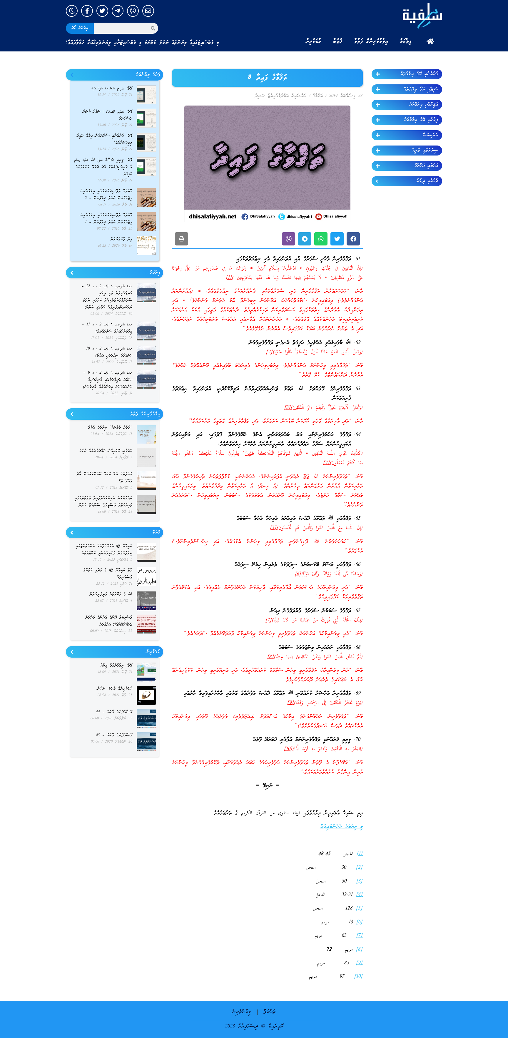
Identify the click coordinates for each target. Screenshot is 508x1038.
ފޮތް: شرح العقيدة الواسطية (111, 89)
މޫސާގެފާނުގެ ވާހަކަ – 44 (114, 712)
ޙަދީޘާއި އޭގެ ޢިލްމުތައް (421, 89)
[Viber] (133, 11)
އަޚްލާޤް (318, 96)
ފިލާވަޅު (406, 41)
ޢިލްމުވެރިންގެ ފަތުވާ (371, 41)
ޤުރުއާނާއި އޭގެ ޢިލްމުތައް (419, 74)
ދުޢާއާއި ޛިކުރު (427, 181)
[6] (298, 574)
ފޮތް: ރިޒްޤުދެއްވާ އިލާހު (116, 666)
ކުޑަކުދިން (313, 41)
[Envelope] (148, 11)
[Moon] (72, 11)
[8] (270, 657)
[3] (287, 408)
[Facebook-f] (87, 11)
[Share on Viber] (288, 238)
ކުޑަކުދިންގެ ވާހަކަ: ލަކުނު (114, 689)
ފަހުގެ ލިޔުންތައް (148, 74)
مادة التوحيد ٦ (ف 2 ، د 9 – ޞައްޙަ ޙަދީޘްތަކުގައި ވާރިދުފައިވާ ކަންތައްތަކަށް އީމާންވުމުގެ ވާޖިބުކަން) (107, 380)
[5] (273, 528)
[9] (290, 703)
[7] (268, 620)
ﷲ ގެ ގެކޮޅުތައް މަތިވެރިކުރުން (111, 594)
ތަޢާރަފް (269, 1012)
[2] (269, 352)
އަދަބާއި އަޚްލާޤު (426, 165)
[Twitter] (102, 11)
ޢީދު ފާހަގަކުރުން (121, 239)
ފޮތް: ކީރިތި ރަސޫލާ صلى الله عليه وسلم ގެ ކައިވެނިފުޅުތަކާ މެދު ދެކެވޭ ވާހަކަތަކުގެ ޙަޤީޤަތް (103, 167)
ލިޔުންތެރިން (241, 1012)
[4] (326, 463)
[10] (288, 749)
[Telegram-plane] (117, 11)
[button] (353, 238)
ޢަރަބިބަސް (430, 135)
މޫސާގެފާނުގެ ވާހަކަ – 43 (114, 735)
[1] (229, 278)
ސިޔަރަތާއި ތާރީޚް (425, 150)
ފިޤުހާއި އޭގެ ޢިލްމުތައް (421, 119)
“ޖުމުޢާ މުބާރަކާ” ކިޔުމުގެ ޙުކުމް (110, 428)
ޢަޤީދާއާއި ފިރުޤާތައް (423, 104)
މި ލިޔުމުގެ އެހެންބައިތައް (341, 827)
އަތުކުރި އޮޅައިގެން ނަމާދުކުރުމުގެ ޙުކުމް (105, 451)
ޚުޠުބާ (337, 41)
